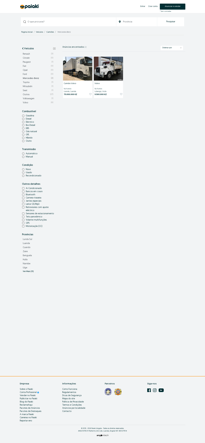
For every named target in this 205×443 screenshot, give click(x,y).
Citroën (38, 58)
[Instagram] (155, 390)
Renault (38, 54)
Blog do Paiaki (26, 402)
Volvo (38, 103)
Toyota (38, 82)
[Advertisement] (39, 323)
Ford (38, 74)
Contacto (66, 411)
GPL (27, 135)
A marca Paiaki (27, 414)
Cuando (26, 247)
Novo (28, 169)
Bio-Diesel (30, 125)
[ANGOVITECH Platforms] (102, 435)
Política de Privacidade (73, 402)
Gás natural (31, 131)
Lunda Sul (27, 239)
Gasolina (30, 116)
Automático (31, 154)
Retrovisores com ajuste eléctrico (37, 209)
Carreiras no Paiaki (28, 418)
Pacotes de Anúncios (30, 408)
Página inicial (27, 32)
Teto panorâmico (34, 217)
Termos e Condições (72, 405)
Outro (29, 141)
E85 (27, 128)
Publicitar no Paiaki (28, 399)
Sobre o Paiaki (26, 389)
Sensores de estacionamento (40, 214)
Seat (38, 90)
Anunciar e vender (172, 6)
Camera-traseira (33, 198)
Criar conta (153, 6)
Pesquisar (170, 22)
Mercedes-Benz (38, 78)
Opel (38, 70)
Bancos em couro (34, 191)
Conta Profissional (28, 392)
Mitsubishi (38, 86)
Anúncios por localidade (73, 408)
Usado (29, 173)
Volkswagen (38, 99)
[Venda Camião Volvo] (77, 69)
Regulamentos (69, 392)
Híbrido (29, 138)
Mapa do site (68, 399)
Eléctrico (30, 122)
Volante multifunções (36, 220)
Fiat (38, 66)
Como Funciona (69, 389)
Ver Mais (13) (28, 271)
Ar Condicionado (34, 188)
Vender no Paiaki (28, 395)
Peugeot (38, 62)
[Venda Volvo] (108, 69)
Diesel (28, 119)
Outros (38, 95)
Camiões (50, 32)
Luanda (26, 243)
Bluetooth (30, 195)
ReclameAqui (26, 405)
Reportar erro (26, 421)
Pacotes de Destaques (30, 411)
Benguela (27, 255)
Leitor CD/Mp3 (32, 204)
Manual (29, 157)
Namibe (26, 264)
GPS (28, 223)
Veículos (39, 32)
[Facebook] (149, 390)
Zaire (25, 251)
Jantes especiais (33, 201)
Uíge (25, 268)
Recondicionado (33, 176)
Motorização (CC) (34, 226)
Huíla (25, 260)
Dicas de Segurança (71, 395)
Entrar (142, 6)
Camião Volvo (70, 83)
